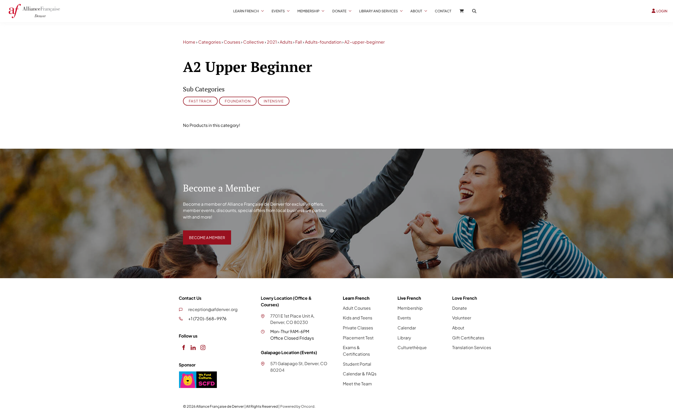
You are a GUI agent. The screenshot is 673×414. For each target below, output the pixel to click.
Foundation (238, 101)
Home (189, 42)
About (416, 11)
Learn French (246, 11)
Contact (443, 11)
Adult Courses (357, 308)
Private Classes (358, 327)
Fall (298, 42)
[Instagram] (202, 347)
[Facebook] (183, 347)
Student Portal (357, 364)
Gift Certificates (468, 337)
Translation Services (471, 347)
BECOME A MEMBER (203, 233)
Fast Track (200, 101)
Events (278, 11)
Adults (286, 42)
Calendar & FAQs (359, 373)
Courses (232, 42)
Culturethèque (412, 347)
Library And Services (378, 11)
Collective (253, 42)
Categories (209, 42)
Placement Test (358, 337)
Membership (308, 11)
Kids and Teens (357, 317)
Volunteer (461, 317)
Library (404, 337)
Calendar (406, 327)
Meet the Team (357, 383)
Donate (339, 11)
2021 (272, 42)
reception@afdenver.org (213, 309)
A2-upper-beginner (364, 42)
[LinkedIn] (193, 347)
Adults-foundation (323, 42)
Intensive (274, 101)
